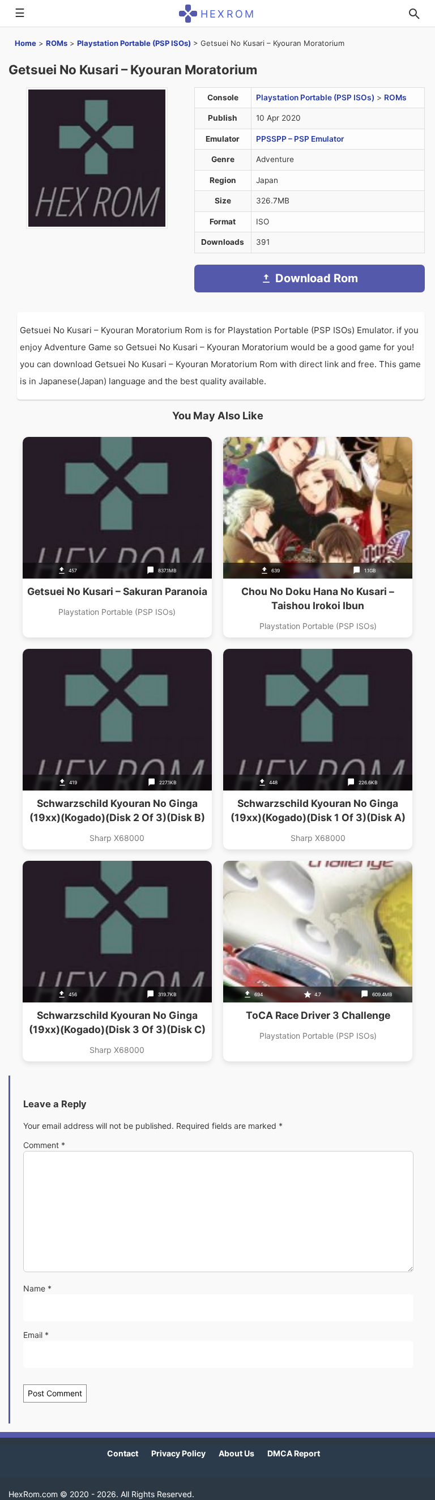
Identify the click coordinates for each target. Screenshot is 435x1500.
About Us (236, 1453)
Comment (44, 1145)
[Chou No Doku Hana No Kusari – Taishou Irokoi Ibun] (317, 537)
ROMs (56, 43)
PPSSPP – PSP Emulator (300, 138)
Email (36, 1335)
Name (37, 1288)
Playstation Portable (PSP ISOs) (134, 43)
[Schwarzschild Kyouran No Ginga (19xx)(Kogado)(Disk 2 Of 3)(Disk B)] (117, 749)
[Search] (414, 13)
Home (25, 43)
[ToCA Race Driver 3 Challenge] (317, 961)
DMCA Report (293, 1453)
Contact (122, 1453)
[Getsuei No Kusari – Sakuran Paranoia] (117, 537)
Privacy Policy (178, 1453)
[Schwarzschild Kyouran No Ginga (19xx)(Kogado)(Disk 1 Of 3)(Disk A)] (317, 749)
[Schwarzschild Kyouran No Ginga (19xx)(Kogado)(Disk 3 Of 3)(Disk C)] (117, 961)
